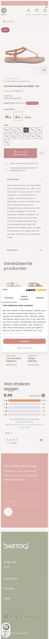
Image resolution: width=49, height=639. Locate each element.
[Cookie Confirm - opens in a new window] (36, 290)
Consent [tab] (8, 298)
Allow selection (24, 348)
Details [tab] (40, 298)
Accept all (24, 341)
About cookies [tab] (24, 297)
